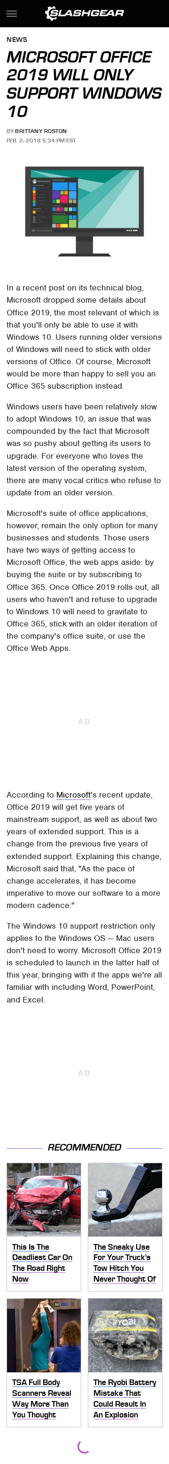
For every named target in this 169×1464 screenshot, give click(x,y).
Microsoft (73, 795)
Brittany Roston (41, 131)
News (17, 40)
